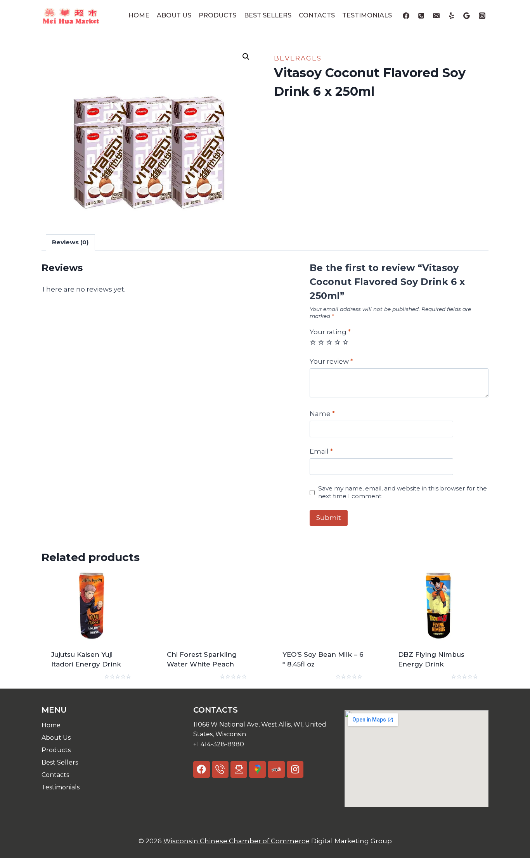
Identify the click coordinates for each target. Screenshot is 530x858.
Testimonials (367, 15)
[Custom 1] (451, 15)
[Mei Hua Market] (71, 15)
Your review (331, 361)
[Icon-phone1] (220, 769)
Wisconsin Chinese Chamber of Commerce (236, 841)
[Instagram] (481, 15)
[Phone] (421, 15)
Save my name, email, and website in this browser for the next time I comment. (402, 492)
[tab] (70, 242)
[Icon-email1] (238, 769)
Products (217, 15)
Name (322, 414)
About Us (174, 15)
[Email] (436, 15)
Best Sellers (267, 15)
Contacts (317, 15)
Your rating (330, 332)
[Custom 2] (466, 15)
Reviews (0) (70, 242)
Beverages (298, 58)
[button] (265, 729)
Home (138, 15)
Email (321, 451)
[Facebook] (406, 15)
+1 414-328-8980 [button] (218, 744)
